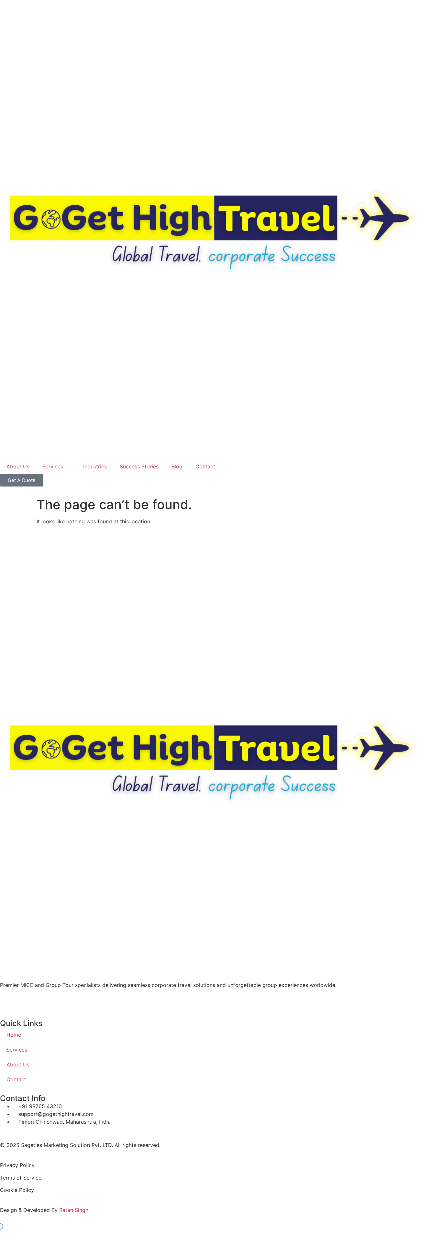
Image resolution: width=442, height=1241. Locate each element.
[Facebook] (8, 1002)
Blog (176, 466)
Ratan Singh (73, 1210)
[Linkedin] (61, 1002)
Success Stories (139, 466)
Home (13, 1035)
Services (52, 466)
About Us (17, 466)
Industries (95, 466)
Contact (205, 466)
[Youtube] (44, 1002)
